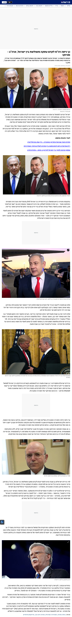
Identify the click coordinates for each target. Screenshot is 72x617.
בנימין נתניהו (62, 615)
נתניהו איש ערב (40, 615)
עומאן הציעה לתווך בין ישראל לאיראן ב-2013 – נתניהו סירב (48, 150)
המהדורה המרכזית (51, 615)
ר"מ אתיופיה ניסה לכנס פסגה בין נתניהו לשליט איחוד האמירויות (47, 146)
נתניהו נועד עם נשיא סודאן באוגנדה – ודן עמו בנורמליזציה (48, 142)
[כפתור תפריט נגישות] (2, 522)
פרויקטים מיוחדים (28, 615)
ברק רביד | (67, 66)
